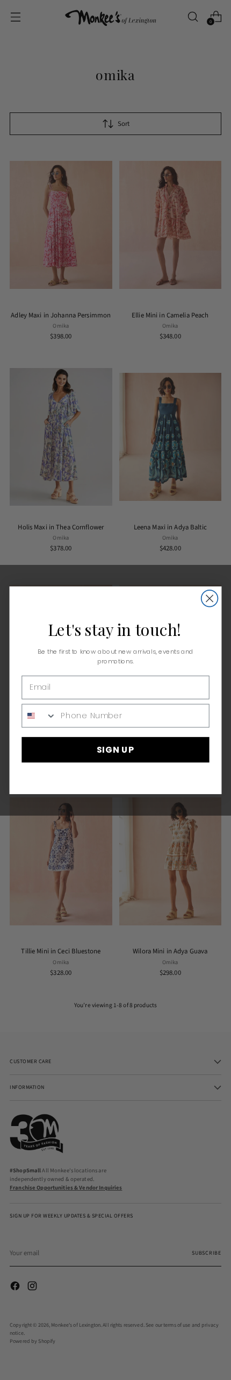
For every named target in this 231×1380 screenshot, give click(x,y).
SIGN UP (115, 749)
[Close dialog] (209, 598)
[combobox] (39, 715)
